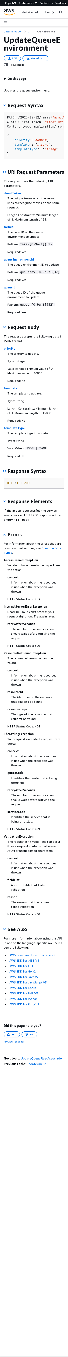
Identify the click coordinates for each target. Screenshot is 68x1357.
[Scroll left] (19, 12)
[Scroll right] (52, 12)
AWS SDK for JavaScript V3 (28, 982)
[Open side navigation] (5, 22)
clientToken (12, 193)
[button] (15, 79)
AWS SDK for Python (23, 999)
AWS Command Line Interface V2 (32, 955)
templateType (26, 149)
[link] (46, 31)
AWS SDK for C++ (21, 966)
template (22, 144)
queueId (9, 287)
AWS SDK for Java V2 (24, 977)
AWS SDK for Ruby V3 (24, 1004)
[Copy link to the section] (4, 105)
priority (22, 140)
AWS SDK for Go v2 (22, 971)
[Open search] (60, 12)
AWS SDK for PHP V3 (23, 993)
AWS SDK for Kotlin (22, 988)
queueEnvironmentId (19, 259)
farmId (9, 227)
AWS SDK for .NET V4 (24, 960)
